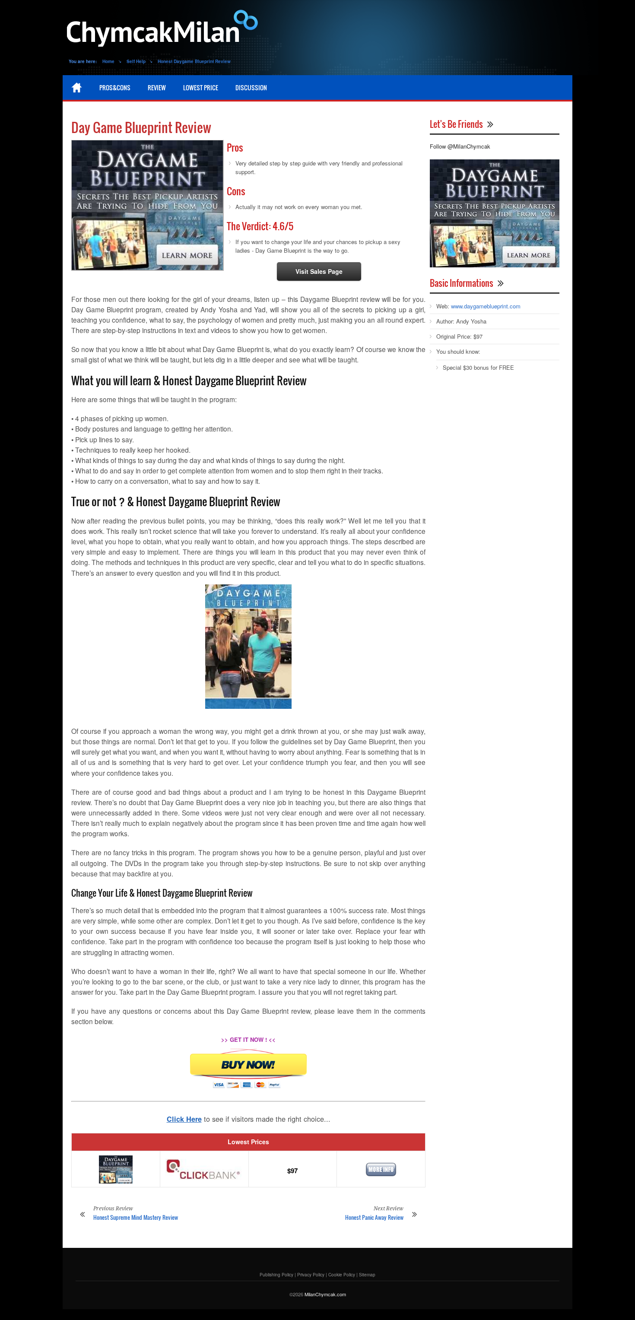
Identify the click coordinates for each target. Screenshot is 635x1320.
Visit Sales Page (319, 271)
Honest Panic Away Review (374, 1217)
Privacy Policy (310, 1275)
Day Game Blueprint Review (141, 127)
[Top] (77, 88)
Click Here (184, 1119)
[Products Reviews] (164, 30)
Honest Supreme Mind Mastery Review (135, 1217)
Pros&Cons (114, 87)
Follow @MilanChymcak (460, 146)
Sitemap (367, 1275)
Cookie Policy (341, 1275)
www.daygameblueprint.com (486, 306)
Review (157, 87)
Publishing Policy (276, 1275)
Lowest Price (200, 87)
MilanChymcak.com (325, 1294)
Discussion (251, 87)
